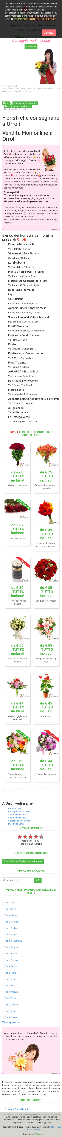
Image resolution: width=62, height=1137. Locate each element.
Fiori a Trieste (11, 1017)
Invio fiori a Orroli (16, 824)
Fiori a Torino (11, 998)
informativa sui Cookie (24, 19)
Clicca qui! (31, 46)
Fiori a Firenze (11, 973)
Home (6, 103)
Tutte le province (10, 1022)
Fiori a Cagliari (11, 928)
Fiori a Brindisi (11, 934)
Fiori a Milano (11, 915)
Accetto (48, 32)
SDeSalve (39, 1134)
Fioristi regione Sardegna (25, 103)
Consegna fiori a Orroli (18, 811)
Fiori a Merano (11, 922)
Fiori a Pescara (11, 992)
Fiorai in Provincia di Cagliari (18, 106)
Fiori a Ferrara (11, 966)
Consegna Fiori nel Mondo (17, 1109)
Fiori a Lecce (10, 902)
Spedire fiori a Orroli (17, 817)
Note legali (56, 1127)
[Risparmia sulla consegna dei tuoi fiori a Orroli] (31, 66)
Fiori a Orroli (14, 808)
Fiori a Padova (11, 947)
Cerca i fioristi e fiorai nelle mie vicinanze (23, 861)
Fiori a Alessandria (13, 941)
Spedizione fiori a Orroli (19, 821)
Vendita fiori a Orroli (17, 814)
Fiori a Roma (10, 909)
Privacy (37, 1129)
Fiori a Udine (10, 979)
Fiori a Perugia (11, 960)
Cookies (28, 1129)
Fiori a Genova (11, 1004)
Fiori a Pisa (10, 985)
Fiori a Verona (11, 953)
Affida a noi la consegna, (31, 38)
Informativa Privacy (47, 19)
